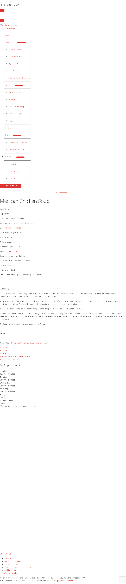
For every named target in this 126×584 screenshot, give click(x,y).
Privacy (54, 581)
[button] (13, 42)
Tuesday (3, 377)
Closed (3, 397)
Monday (3, 371)
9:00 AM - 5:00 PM (7, 374)
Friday (2, 394)
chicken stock (11, 251)
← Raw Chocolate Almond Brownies (15, 356)
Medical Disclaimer (65, 581)
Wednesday (5, 383)
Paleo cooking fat (13, 228)
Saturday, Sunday (7, 400)
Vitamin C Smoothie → (9, 359)
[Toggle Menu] (21, 42)
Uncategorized (61, 193)
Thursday (4, 389)
